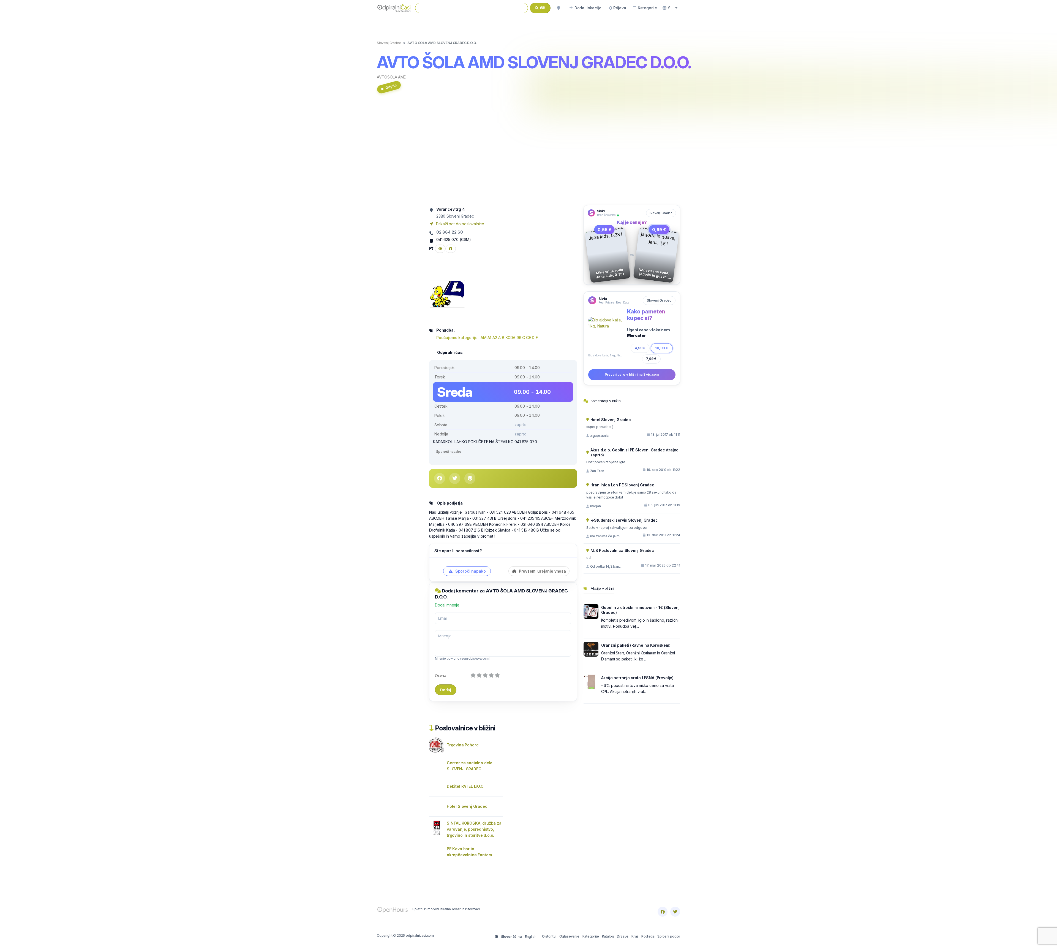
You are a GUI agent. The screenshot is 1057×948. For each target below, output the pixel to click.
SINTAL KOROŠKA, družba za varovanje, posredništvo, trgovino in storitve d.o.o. (474, 829)
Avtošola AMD (392, 77)
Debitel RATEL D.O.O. (465, 786)
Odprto (391, 86)
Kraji (634, 936)
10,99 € (662, 348)
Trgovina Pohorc (462, 745)
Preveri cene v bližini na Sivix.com (632, 374)
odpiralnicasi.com (420, 935)
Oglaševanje (569, 936)
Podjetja (648, 936)
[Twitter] (675, 912)
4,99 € (640, 348)
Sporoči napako (448, 451)
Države (622, 936)
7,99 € (651, 359)
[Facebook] (663, 912)
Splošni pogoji (668, 936)
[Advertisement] (528, 152)
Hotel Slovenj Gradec (467, 806)
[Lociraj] (558, 8)
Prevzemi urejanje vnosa (542, 571)
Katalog (608, 936)
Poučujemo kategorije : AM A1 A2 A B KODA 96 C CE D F (487, 337)
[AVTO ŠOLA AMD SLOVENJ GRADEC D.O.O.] (447, 293)
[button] (670, 8)
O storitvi (549, 936)
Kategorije (590, 936)
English (530, 937)
